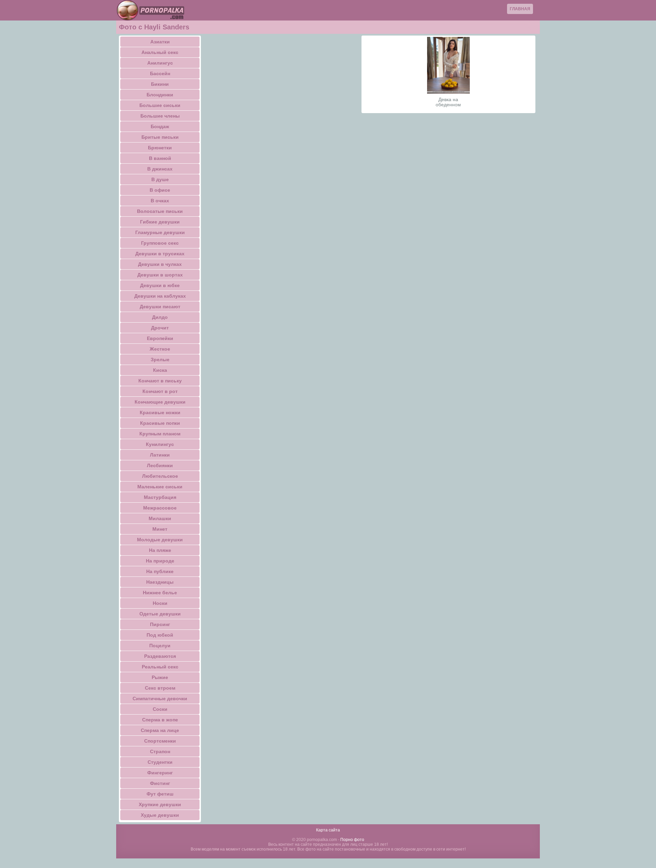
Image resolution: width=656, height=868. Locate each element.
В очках (160, 200)
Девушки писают (160, 306)
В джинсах (160, 169)
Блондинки (160, 94)
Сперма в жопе (160, 719)
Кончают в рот (160, 391)
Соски (160, 709)
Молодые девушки (160, 539)
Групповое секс (160, 243)
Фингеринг (160, 772)
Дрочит (160, 327)
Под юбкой (160, 635)
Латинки (160, 455)
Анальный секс (159, 52)
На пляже (160, 550)
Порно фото (352, 839)
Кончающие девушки (160, 402)
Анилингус (160, 63)
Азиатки (160, 41)
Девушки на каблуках (160, 296)
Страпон (160, 751)
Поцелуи (159, 645)
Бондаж (160, 126)
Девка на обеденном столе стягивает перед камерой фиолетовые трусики (448, 102)
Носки (160, 603)
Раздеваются (160, 656)
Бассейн (160, 73)
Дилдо (160, 317)
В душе (160, 179)
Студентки (160, 762)
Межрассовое (160, 508)
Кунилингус (160, 444)
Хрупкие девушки (160, 804)
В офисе (160, 190)
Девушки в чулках (160, 264)
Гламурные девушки (160, 232)
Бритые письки (160, 137)
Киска (160, 370)
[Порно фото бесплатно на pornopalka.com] (150, 10)
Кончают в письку (160, 380)
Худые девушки (160, 815)
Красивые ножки (160, 412)
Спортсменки (160, 741)
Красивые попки (160, 423)
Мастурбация (160, 497)
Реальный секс (160, 666)
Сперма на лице (160, 730)
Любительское (160, 476)
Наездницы (160, 582)
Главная (520, 8)
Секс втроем (160, 688)
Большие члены (160, 116)
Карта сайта (328, 830)
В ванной (160, 158)
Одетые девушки (160, 613)
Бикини (160, 84)
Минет (159, 529)
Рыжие (160, 677)
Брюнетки (160, 147)
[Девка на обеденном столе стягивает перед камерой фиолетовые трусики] (448, 65)
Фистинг (160, 783)
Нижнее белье (160, 592)
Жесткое (160, 349)
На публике (160, 571)
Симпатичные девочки (160, 698)
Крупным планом (159, 433)
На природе (160, 561)
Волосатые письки (160, 211)
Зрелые (160, 359)
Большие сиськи (159, 105)
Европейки (160, 338)
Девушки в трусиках (159, 253)
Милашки (160, 518)
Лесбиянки (160, 465)
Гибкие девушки (160, 222)
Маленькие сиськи (159, 486)
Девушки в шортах (160, 274)
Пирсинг (160, 624)
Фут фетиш (160, 794)
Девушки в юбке (160, 285)
